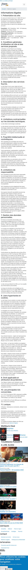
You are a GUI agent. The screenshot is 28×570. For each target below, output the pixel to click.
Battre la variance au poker (8, 487)
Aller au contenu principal (6, 0)
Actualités (3, 528)
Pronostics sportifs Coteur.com (8, 545)
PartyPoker (10, 428)
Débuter (2, 485)
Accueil (4, 9)
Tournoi (2, 468)
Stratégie (2, 497)
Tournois (20, 531)
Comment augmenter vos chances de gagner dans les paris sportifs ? (11, 465)
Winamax (23, 435)
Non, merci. (9, 569)
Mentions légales (14, 423)
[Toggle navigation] (24, 4)
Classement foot (5, 547)
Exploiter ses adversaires (8, 511)
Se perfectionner (5, 531)
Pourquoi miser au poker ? (8, 499)
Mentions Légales (5, 539)
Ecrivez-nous (16, 537)
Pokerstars (10, 435)
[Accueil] (5, 4)
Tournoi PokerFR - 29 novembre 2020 (12, 470)
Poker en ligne (17, 528)
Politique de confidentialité (18, 539)
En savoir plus (4, 567)
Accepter (3, 569)
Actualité (2, 462)
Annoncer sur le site (6, 537)
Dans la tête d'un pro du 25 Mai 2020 (11, 523)
